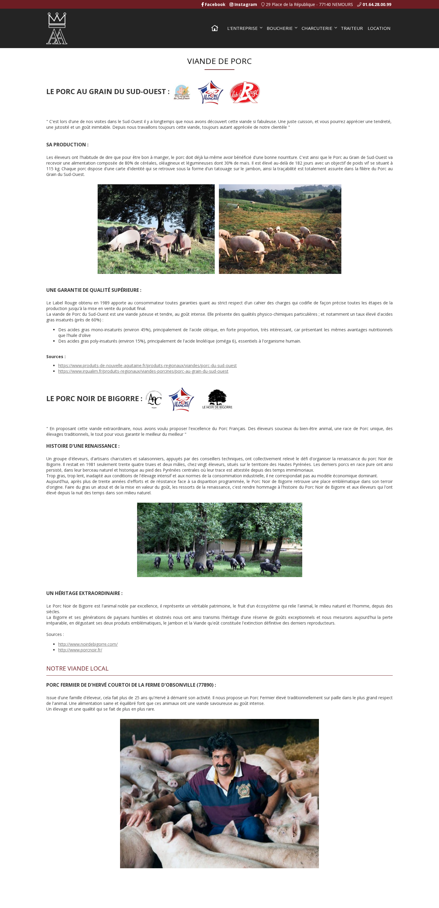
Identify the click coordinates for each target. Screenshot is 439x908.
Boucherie (280, 28)
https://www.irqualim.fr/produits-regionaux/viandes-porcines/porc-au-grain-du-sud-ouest (143, 371)
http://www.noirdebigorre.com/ (88, 644)
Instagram (245, 4)
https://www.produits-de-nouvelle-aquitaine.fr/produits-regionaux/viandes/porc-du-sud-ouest (147, 365)
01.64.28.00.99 (377, 4)
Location (379, 28)
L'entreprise (242, 28)
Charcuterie (317, 28)
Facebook (214, 4)
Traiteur (352, 28)
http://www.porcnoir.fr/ (80, 650)
